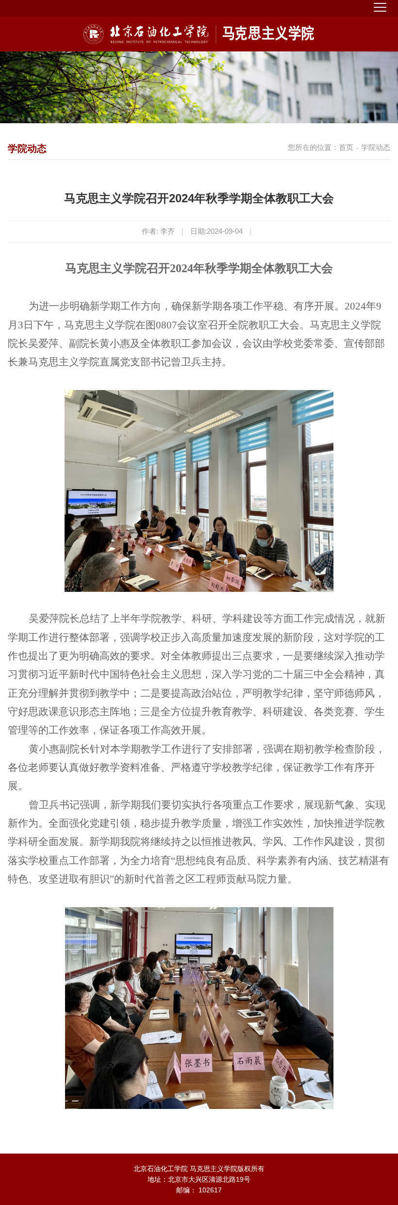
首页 (346, 147)
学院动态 (375, 147)
